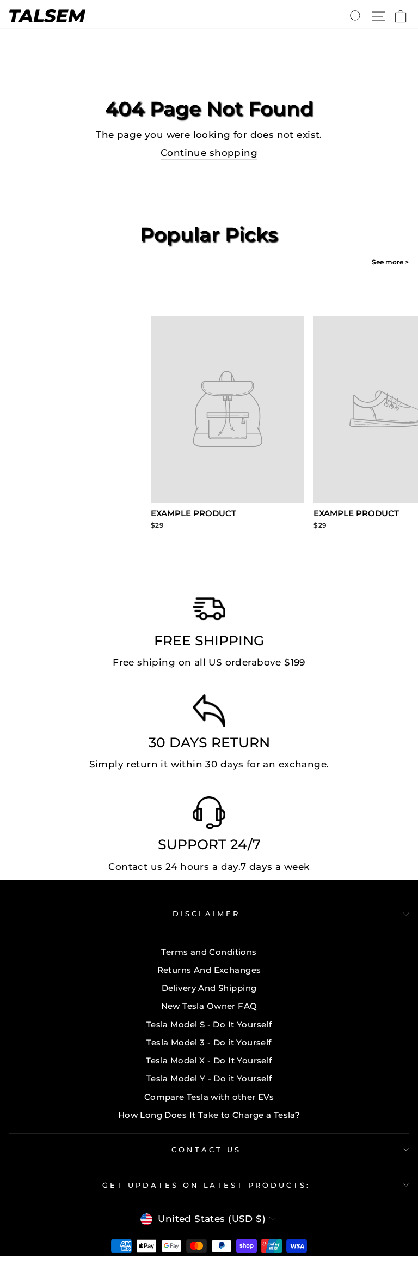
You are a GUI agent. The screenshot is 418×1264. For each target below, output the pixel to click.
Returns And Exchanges (209, 970)
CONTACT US (206, 1149)
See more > (390, 262)
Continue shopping (209, 152)
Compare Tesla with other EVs (209, 1097)
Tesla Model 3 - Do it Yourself (208, 1042)
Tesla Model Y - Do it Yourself (209, 1078)
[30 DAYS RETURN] (209, 713)
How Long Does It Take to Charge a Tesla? (209, 1115)
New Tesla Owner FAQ (209, 1006)
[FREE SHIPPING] (209, 611)
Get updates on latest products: (206, 1185)
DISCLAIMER (206, 913)
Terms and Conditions (208, 952)
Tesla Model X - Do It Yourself (209, 1060)
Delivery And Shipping (209, 988)
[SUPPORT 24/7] (209, 815)
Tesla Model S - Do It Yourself (209, 1024)
